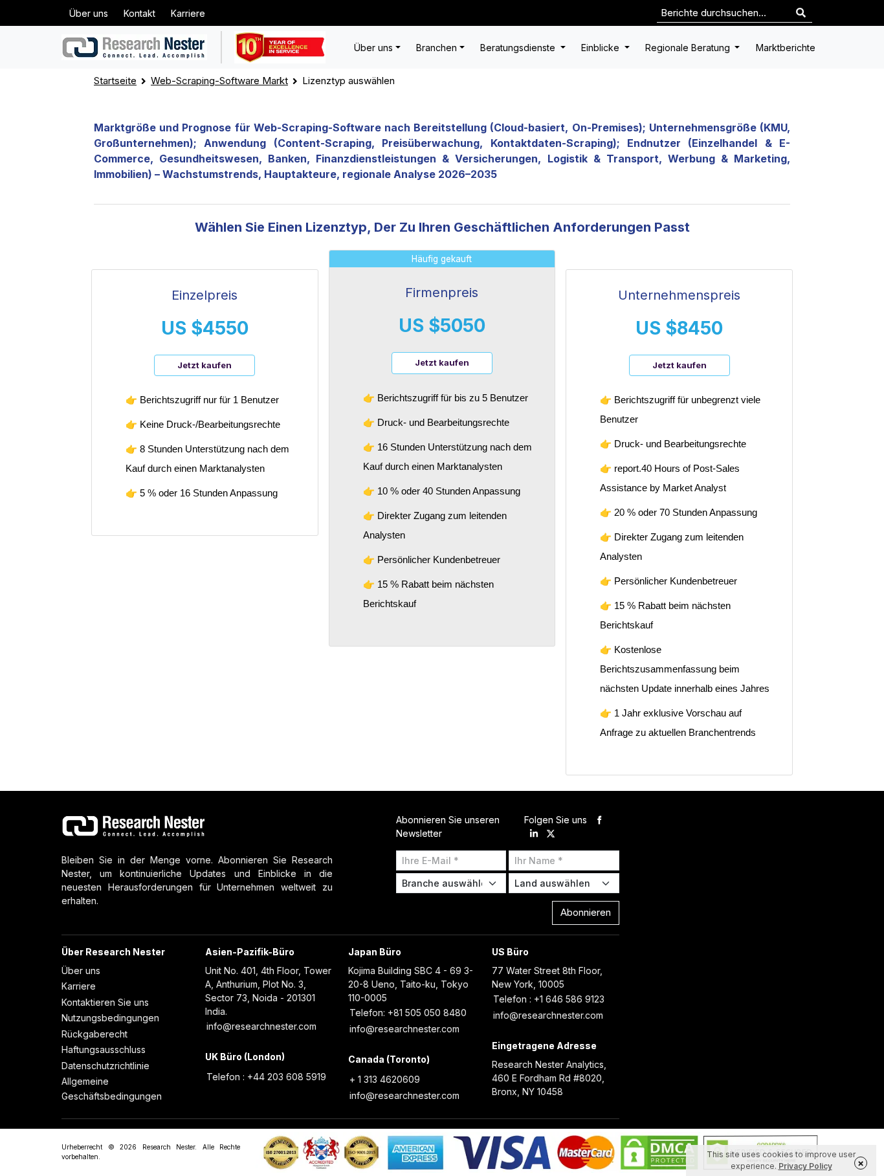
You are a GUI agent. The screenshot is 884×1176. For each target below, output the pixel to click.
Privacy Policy (805, 1166)
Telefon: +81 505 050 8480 (408, 1012)
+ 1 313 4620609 (384, 1079)
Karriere (188, 13)
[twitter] (550, 833)
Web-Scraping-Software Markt (219, 80)
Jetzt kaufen (204, 365)
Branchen (436, 47)
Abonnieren (585, 912)
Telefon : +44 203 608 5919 (266, 1076)
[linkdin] (533, 833)
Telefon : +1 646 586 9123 (548, 998)
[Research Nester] (134, 47)
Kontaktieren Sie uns (105, 1002)
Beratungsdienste (519, 47)
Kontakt (139, 13)
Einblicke (601, 47)
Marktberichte (785, 47)
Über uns (88, 13)
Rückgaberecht (94, 1033)
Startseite (115, 80)
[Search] (801, 13)
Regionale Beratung (689, 47)
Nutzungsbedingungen (110, 1017)
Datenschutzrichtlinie (105, 1065)
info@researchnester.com (261, 1026)
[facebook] (599, 820)
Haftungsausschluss (103, 1049)
